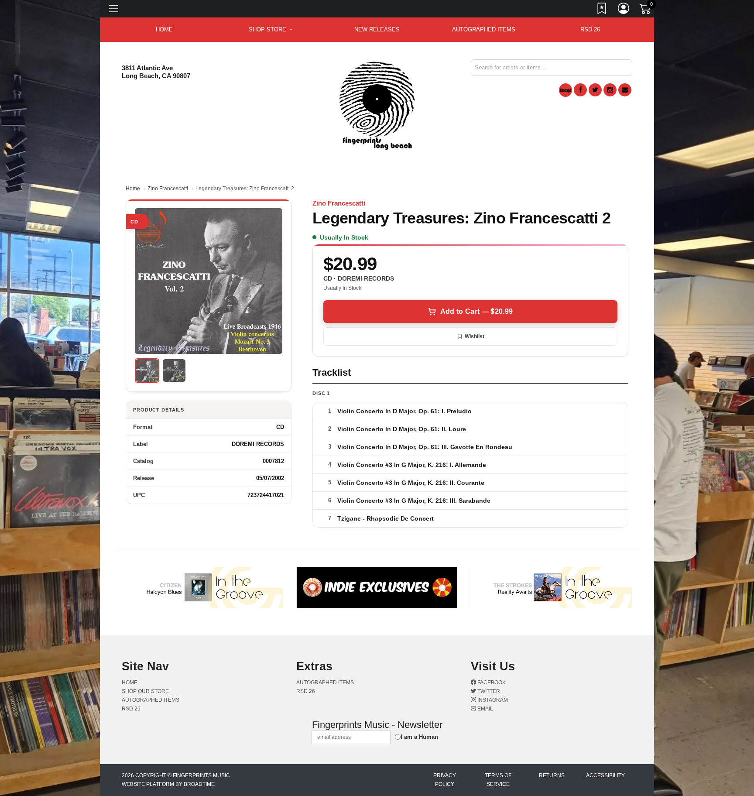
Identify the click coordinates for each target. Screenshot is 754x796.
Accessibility (605, 775)
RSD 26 (590, 29)
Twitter (488, 691)
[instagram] (610, 89)
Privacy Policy (444, 779)
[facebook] (580, 89)
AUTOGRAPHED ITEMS (483, 29)
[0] (645, 10)
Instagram (492, 700)
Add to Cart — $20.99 (476, 311)
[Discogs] (565, 90)
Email (484, 709)
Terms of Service (498, 779)
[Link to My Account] (624, 10)
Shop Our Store (145, 691)
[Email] (624, 89)
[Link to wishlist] (602, 10)
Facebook (491, 682)
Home (133, 188)
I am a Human (419, 737)
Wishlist (474, 336)
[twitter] (595, 89)
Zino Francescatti (167, 188)
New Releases (377, 29)
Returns (552, 775)
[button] (270, 30)
